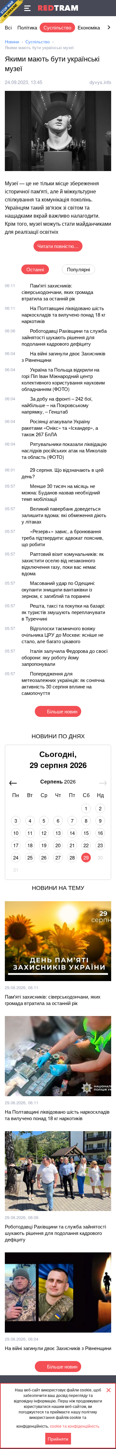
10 (15, 832)
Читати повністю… (58, 246)
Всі (8, 27)
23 (100, 845)
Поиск (108, 8)
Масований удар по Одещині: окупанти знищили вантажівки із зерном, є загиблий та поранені (58, 589)
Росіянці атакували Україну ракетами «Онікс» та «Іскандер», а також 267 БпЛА (60, 428)
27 (58, 857)
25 (30, 857)
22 (86, 845)
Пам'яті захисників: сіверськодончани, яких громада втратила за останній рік (57, 292)
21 (72, 845)
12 (43, 832)
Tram (58, 8)
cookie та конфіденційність (74, 1426)
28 (72, 857)
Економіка (89, 27)
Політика (27, 27)
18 (30, 845)
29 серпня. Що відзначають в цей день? (62, 473)
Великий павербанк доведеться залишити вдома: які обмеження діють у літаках (64, 515)
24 (15, 857)
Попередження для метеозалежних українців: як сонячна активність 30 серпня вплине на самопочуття (63, 683)
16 (100, 832)
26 (43, 857)
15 (86, 832)
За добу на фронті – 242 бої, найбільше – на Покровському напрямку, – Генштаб (57, 405)
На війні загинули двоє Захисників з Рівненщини (63, 356)
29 (86, 857)
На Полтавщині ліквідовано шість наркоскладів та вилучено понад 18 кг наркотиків (63, 314)
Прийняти (58, 1438)
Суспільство (57, 27)
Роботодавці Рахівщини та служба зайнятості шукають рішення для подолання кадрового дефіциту (64, 337)
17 (15, 845)
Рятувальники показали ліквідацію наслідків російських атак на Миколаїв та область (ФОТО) (64, 450)
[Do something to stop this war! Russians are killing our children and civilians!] (11, 11)
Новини (12, 41)
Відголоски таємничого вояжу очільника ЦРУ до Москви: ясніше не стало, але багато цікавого (62, 634)
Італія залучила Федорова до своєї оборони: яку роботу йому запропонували (65, 657)
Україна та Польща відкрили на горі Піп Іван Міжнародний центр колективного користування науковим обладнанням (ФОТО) (63, 379)
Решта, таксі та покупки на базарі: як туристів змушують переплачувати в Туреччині (63, 612)
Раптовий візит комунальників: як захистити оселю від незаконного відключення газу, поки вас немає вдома (63, 563)
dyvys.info (100, 82)
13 (58, 832)
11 (30, 832)
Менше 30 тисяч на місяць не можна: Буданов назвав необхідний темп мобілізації (61, 492)
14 (72, 832)
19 (43, 845)
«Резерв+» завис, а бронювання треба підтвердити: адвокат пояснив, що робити (62, 537)
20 (58, 845)
